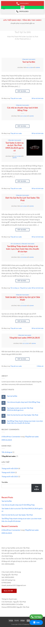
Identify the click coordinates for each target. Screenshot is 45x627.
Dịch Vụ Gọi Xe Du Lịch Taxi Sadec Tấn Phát (22, 199)
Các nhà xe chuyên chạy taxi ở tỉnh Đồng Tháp (22, 108)
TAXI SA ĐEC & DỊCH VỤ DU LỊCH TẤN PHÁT (22, 298)
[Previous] (3, 42)
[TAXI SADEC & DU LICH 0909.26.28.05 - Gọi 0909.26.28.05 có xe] (22, 7)
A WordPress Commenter (11, 437)
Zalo (38, 622)
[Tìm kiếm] (41, 8)
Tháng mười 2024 (8, 472)
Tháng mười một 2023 (10, 476)
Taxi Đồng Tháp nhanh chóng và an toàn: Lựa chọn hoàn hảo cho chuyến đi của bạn (22, 249)
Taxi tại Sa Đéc (22, 31)
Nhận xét (40, 366)
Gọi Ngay (37, 617)
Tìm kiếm (5, 482)
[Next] (41, 42)
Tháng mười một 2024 (10, 468)
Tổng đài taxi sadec (28, 59)
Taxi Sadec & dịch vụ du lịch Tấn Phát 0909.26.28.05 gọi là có (15, 147)
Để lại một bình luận (37, 98)
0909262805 (24, 11)
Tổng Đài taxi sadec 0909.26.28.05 (24, 337)
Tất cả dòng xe (16, 243)
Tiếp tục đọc (22, 42)
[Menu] (4, 8)
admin (38, 67)
